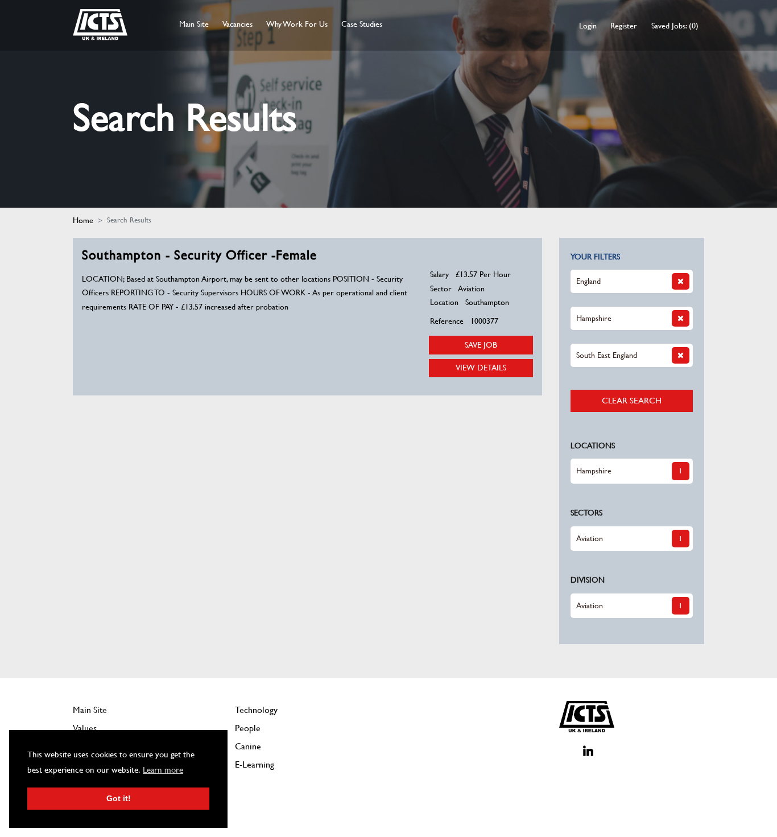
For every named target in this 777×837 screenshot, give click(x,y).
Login (588, 25)
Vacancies (237, 23)
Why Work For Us (297, 23)
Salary (439, 274)
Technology (256, 709)
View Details (481, 367)
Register (623, 25)
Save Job (481, 344)
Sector (441, 288)
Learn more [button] (163, 770)
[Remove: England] (680, 281)
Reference (447, 320)
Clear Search (632, 400)
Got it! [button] (118, 798)
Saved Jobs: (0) (675, 25)
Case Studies (361, 23)
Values (85, 728)
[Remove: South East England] (680, 355)
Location (444, 302)
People (248, 728)
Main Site (194, 23)
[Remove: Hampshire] (680, 318)
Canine (248, 746)
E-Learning (254, 764)
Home (83, 220)
